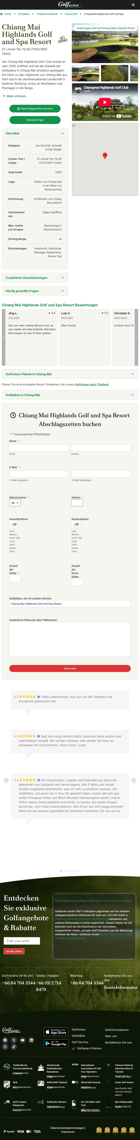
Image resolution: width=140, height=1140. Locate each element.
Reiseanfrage (35, 120)
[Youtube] (22, 1040)
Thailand (60, 918)
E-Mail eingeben (18, 480)
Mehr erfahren (16, 96)
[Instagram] (5, 1046)
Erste (12, 453)
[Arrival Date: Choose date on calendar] (15, 524)
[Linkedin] (31, 1040)
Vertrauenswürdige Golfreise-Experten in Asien (93, 900)
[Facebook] (5, 1040)
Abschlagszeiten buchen (36, 108)
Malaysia (101, 918)
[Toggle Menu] (133, 5)
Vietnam (72, 918)
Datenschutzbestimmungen (67, 1127)
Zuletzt (75, 453)
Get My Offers (14, 951)
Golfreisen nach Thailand (91, 384)
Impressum (68, 1131)
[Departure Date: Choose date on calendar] (77, 524)
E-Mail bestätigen (82, 480)
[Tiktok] (14, 1046)
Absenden (70, 668)
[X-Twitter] (14, 1040)
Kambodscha (87, 918)
